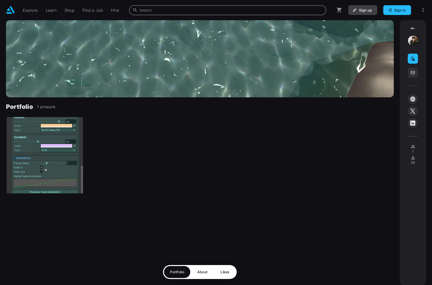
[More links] (423, 10)
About (202, 272)
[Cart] (339, 10)
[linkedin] (413, 123)
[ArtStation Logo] (10, 10)
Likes (225, 272)
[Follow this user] (413, 59)
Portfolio (177, 272)
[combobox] (227, 10)
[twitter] (413, 111)
